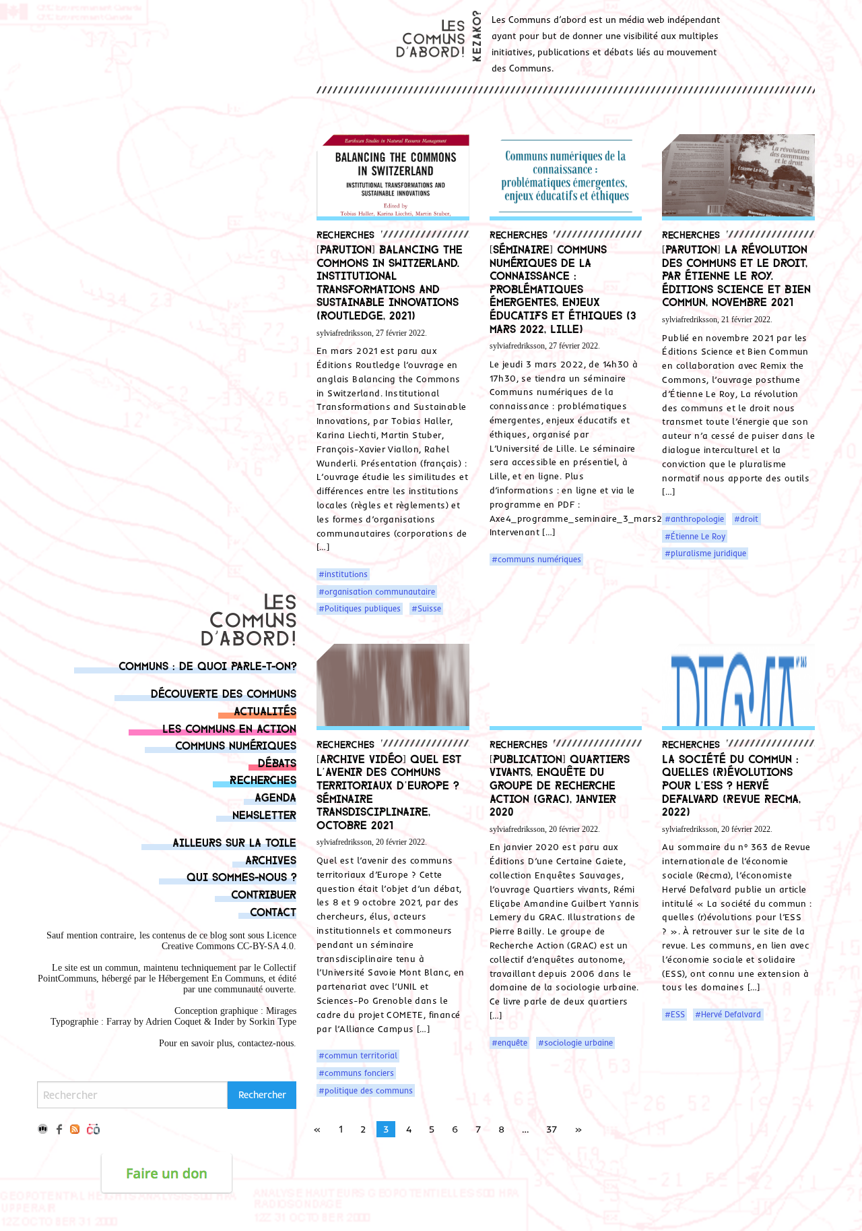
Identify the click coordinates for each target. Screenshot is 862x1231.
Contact (273, 911)
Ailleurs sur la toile (234, 841)
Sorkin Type (272, 1022)
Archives (270, 859)
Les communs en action (229, 727)
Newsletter (264, 814)
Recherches (263, 779)
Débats (277, 762)
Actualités (265, 710)
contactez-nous (266, 1043)
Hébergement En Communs (210, 978)
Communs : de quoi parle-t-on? (207, 665)
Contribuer (263, 893)
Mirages (281, 1011)
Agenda (275, 796)
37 (551, 1129)
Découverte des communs (223, 692)
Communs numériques (235, 744)
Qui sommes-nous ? (241, 876)
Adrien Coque (172, 1022)
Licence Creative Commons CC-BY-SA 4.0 (229, 940)
